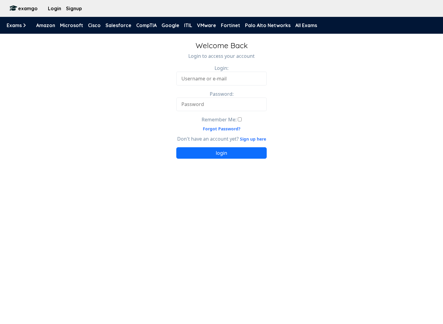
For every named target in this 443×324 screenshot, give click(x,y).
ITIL (188, 25)
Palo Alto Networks (268, 25)
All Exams (306, 25)
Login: (221, 68)
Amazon (45, 25)
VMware (206, 25)
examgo (28, 8)
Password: (222, 94)
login (221, 153)
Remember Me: (219, 119)
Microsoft (71, 25)
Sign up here (253, 139)
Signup (74, 8)
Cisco (94, 25)
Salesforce (118, 25)
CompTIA (146, 25)
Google (170, 25)
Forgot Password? (221, 129)
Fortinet (230, 25)
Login (54, 8)
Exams (15, 25)
